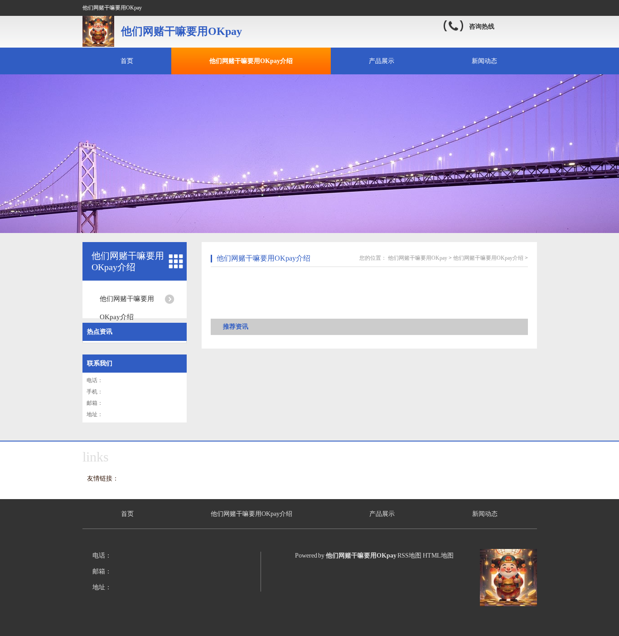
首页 (127, 61)
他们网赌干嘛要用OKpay (417, 258)
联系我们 (99, 363)
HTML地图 (438, 555)
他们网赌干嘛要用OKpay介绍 (251, 61)
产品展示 (381, 61)
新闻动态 (484, 61)
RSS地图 (409, 555)
